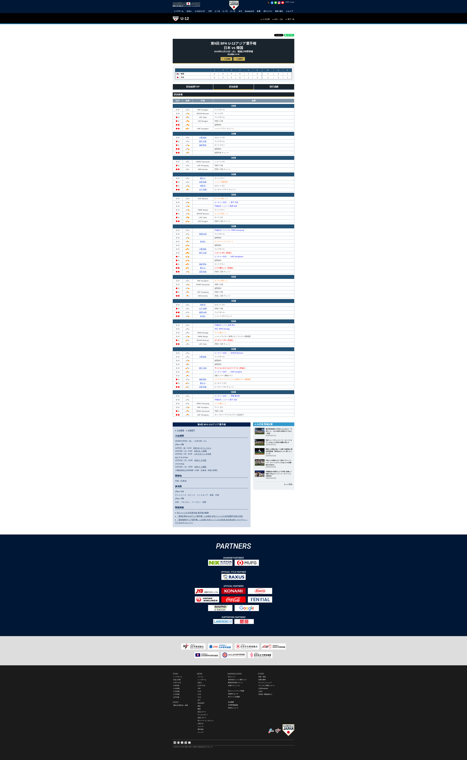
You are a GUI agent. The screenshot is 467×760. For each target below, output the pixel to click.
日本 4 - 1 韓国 (200, 467)
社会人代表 (177, 680)
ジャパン (200, 677)
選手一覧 (290, 19)
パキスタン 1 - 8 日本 (202, 454)
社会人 (200, 682)
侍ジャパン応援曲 (234, 697)
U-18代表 (176, 688)
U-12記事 (266, 19)
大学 (199, 688)
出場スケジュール (234, 685)
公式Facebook (263, 688)
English (292, 2)
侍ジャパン (231, 677)
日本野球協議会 (233, 705)
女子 (199, 700)
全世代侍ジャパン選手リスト (237, 680)
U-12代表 (176, 694)
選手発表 (200, 729)
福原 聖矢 (203, 145)
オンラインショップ (265, 682)
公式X (260, 691)
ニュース (200, 726)
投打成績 (274, 86)
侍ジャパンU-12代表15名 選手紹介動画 (193, 513)
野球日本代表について (235, 682)
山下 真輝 (203, 189)
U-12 (184, 18)
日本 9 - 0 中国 (200, 460)
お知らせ (200, 723)
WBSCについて (233, 708)
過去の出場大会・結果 (180, 705)
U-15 (199, 694)
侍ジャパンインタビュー (206, 720)
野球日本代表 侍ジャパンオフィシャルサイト (187, 4)
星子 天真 (203, 141)
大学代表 (176, 685)
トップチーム (177, 677)
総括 (199, 706)
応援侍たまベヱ (233, 694)
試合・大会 (278, 19)
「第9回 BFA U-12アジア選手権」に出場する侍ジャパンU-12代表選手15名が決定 (210, 516)
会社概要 (231, 702)
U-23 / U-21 (177, 682)
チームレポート (203, 715)
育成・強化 (262, 677)
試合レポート (202, 712)
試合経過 (233, 86)
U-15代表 (176, 691)
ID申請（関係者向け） (265, 694)
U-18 (199, 691)
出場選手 (240, 59)
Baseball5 (201, 703)
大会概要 (227, 59)
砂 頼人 (203, 241)
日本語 (287, 2)
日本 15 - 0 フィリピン (202, 448)
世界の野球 (262, 680)
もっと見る (288, 484)
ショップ (200, 732)
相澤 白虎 (203, 234)
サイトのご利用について (266, 685)
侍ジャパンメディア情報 (236, 691)
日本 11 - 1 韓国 (200, 451)
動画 (199, 709)
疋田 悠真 (203, 182)
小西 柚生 (203, 137)
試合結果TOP (193, 86)
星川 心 (203, 178)
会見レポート (202, 718)
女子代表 (176, 697)
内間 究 (203, 186)
